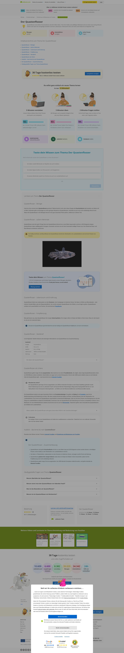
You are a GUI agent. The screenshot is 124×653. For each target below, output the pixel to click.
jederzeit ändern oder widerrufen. (46, 609)
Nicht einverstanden (62, 628)
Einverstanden (62, 617)
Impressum (67, 636)
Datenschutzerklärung (69, 598)
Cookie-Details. (84, 598)
